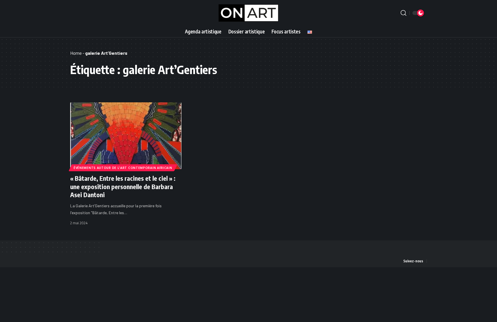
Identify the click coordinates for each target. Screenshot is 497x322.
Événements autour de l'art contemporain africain (123, 168)
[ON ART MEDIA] (249, 13)
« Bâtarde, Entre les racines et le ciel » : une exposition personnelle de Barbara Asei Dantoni (122, 186)
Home (76, 53)
